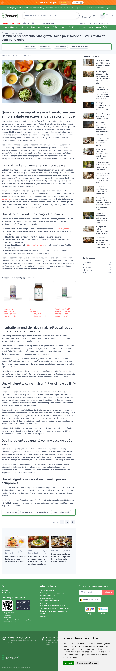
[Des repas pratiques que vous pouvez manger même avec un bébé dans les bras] (88, 178)
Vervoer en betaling (47, 590)
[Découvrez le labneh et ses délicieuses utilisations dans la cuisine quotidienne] (38, 542)
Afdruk (42, 613)
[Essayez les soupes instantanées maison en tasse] (88, 116)
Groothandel (50, 23)
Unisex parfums (60, 46)
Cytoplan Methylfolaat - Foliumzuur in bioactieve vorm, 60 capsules (37, 312)
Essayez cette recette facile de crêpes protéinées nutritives (15, 559)
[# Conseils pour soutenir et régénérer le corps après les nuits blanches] (88, 153)
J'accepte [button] (69, 663)
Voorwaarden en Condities (49, 601)
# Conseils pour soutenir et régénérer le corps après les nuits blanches (102, 153)
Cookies (43, 616)
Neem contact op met (104, 23)
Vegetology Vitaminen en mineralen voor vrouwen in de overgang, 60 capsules (10, 312)
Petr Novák (6, 55)
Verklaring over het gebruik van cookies (54, 608)
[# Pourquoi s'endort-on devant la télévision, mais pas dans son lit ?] (88, 106)
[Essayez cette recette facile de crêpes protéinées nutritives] (15, 542)
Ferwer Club (86, 23)
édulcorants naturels (35, 245)
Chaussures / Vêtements (102, 27)
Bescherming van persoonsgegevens (53, 611)
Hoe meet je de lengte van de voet (52, 606)
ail (67, 371)
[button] (23, 602)
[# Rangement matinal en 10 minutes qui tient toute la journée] (88, 230)
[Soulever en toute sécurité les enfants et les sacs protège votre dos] (88, 64)
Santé (20, 33)
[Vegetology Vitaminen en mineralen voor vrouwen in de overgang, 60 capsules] (13, 293)
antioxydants (63, 229)
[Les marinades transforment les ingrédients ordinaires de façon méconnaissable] (88, 242)
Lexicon (37, 23)
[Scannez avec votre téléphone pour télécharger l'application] (8, 605)
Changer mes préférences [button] (87, 663)
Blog (27, 23)
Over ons (5, 590)
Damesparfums (30, 46)
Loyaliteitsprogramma (48, 595)
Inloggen (108, 592)
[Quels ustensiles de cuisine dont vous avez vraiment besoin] (88, 141)
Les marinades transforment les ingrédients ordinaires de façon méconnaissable (103, 242)
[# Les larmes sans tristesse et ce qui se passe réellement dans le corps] (88, 166)
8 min (18, 55)
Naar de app (78, 3)
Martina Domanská (9, 552)
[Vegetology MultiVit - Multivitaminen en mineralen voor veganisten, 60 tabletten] (64, 293)
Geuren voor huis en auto (79, 46)
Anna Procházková (33, 552)
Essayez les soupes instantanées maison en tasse (103, 116)
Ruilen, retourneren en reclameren (52, 593)
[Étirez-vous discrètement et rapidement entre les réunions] (88, 190)
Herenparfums (45, 46)
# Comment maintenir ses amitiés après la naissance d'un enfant (101, 218)
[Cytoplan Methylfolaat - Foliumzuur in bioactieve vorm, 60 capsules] (38, 293)
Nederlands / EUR (90, 600)
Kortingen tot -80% (12, 23)
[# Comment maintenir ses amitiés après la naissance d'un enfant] (88, 218)
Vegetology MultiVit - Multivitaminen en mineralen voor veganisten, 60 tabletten (64, 312)
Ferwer (6, 33)
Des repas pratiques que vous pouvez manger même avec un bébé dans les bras (103, 178)
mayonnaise (7, 199)
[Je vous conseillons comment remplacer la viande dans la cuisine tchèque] (61, 542)
